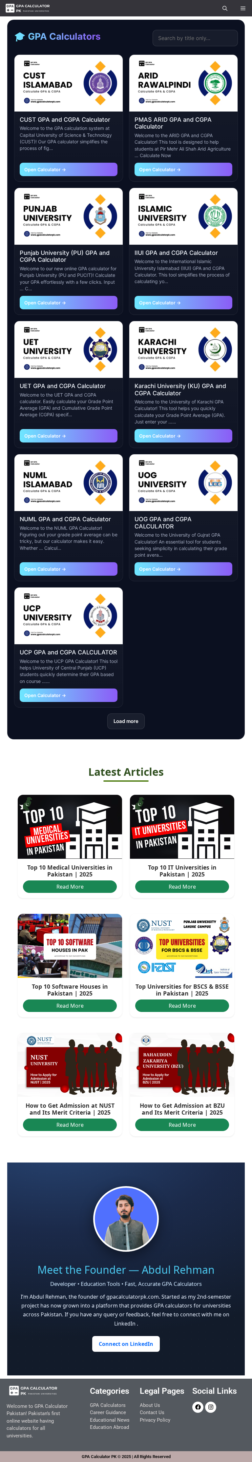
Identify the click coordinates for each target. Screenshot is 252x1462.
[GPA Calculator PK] (28, 8)
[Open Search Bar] (225, 8)
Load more (126, 721)
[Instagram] (210, 1407)
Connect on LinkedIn (126, 1344)
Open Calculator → (45, 169)
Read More (70, 886)
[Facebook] (197, 1407)
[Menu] (243, 8)
